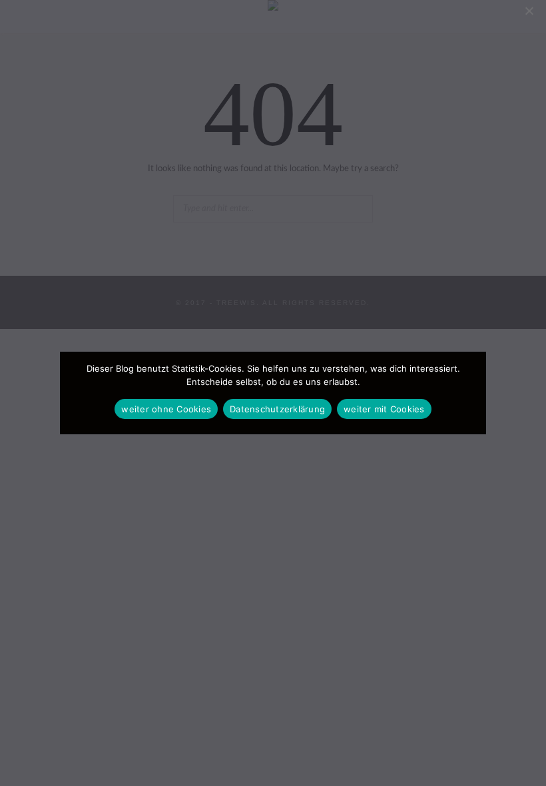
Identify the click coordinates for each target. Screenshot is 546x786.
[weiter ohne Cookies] (528, 10)
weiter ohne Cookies (166, 409)
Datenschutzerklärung (277, 409)
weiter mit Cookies (384, 409)
